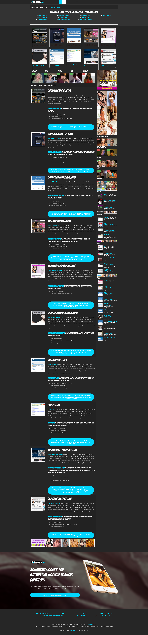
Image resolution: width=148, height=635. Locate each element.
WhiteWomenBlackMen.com (56, 317)
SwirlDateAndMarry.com (108, 45)
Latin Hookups (85, 15)
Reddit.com (74, 64)
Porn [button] (68, 1)
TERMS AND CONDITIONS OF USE (53, 615)
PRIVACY (84, 613)
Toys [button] (95, 1)
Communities (39, 7)
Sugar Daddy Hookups (85, 19)
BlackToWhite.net (57, 65)
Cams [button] (71, 1)
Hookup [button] (81, 1)
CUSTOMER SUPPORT (106, 613)
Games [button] (90, 1)
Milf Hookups (85, 17)
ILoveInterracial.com (40, 45)
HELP (63, 613)
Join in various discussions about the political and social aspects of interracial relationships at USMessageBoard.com (71, 535)
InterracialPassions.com (74, 45)
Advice (99, 1)
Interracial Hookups (55, 7)
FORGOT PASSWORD (42, 613)
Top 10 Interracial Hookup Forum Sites (55, 595)
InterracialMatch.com (57, 45)
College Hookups (42, 19)
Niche (46, 7)
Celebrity (76, 1)
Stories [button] (85, 1)
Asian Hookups (42, 15)
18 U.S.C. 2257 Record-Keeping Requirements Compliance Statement (95, 615)
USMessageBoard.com (108, 65)
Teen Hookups (106, 15)
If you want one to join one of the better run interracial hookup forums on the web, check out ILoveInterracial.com (71, 127)
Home (33, 7)
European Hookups (63, 15)
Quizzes (114, 1)
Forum (64, 1)
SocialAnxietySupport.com (55, 454)
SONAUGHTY (92, 624)
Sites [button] (110, 1)
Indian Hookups (63, 17)
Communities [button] (104, 1)
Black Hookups (42, 17)
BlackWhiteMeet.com (91, 45)
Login (60, 1)
